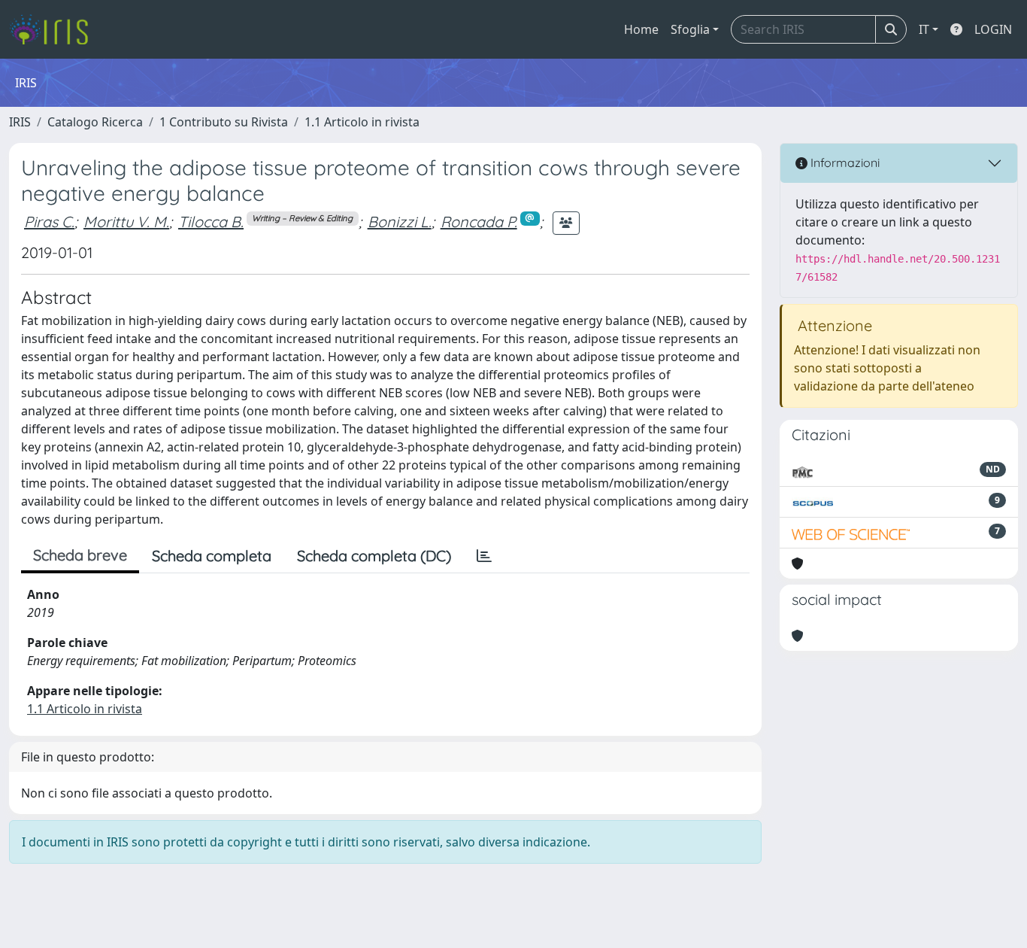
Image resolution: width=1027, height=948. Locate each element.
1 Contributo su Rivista (223, 122)
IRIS (20, 122)
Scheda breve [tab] (80, 554)
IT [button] (924, 29)
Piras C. (49, 221)
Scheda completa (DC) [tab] (374, 555)
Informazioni (843, 162)
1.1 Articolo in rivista (362, 122)
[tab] (484, 556)
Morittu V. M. (126, 221)
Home (641, 29)
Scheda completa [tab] (211, 555)
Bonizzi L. (400, 221)
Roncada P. (479, 221)
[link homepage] (54, 29)
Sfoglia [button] (690, 29)
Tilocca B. (211, 221)
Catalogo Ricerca (95, 122)
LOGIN (993, 29)
